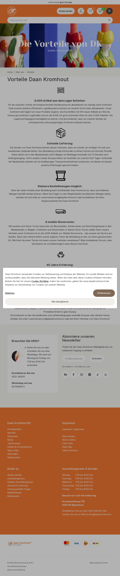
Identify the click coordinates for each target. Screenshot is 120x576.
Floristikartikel (14, 429)
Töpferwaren (13, 443)
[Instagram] (81, 374)
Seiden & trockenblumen (19, 446)
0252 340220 (18, 376)
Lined (105, 563)
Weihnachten (13, 457)
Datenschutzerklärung (16, 570)
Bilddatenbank (14, 492)
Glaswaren (12, 436)
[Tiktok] (97, 374)
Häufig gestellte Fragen (19, 489)
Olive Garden (68, 436)
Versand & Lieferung (17, 485)
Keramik (11, 432)
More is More (69, 439)
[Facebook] (73, 374)
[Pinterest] (89, 374)
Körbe (10, 439)
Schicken (97, 358)
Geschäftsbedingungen (16, 566)
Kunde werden (65, 11)
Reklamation (13, 496)
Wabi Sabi (67, 446)
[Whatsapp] (105, 374)
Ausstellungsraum (16, 478)
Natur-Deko (13, 450)
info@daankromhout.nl (100, 514)
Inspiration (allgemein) (73, 429)
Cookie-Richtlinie (40, 281)
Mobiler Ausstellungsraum (20, 482)
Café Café (67, 443)
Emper (98, 563)
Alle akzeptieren (60, 301)
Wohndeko (12, 454)
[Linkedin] (65, 374)
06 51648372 (18, 386)
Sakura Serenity (70, 450)
